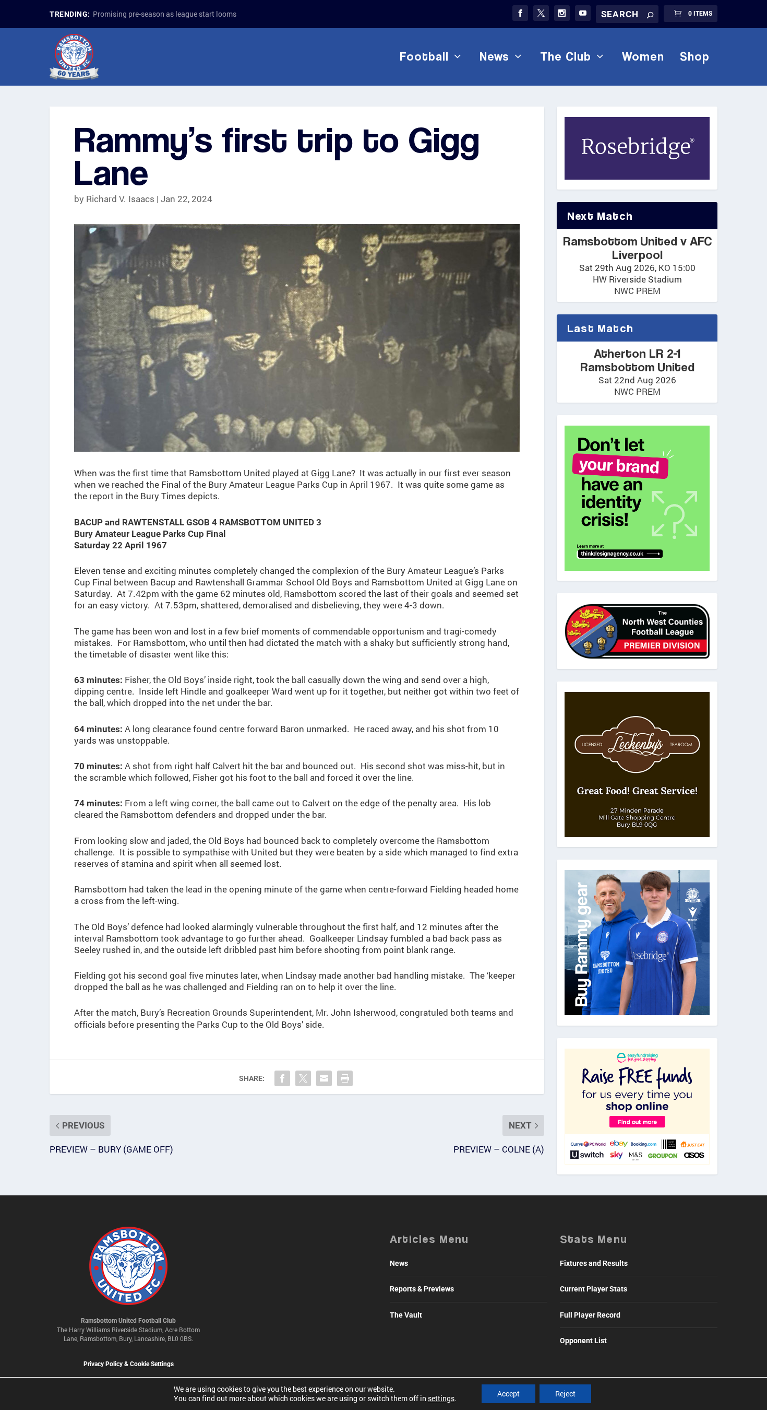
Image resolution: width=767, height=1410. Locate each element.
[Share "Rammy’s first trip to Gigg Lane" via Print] (344, 1078)
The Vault (406, 1315)
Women (643, 56)
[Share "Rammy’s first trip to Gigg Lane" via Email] (324, 1078)
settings (441, 1398)
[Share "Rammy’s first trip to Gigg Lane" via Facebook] (282, 1078)
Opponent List (583, 1340)
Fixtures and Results (594, 1263)
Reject (565, 1394)
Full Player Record (590, 1315)
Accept (508, 1394)
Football (424, 56)
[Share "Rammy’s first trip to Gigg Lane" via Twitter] (303, 1078)
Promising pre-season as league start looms (164, 14)
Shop (695, 56)
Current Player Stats (593, 1289)
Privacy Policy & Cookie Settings (128, 1364)
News (494, 56)
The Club (565, 56)
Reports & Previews (422, 1289)
